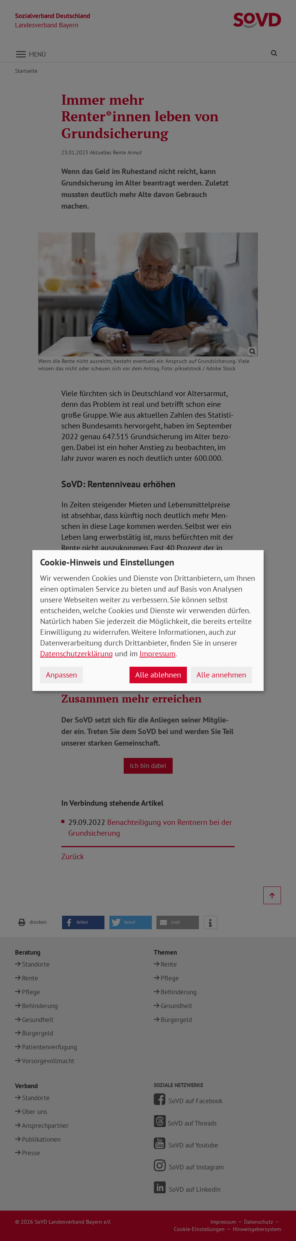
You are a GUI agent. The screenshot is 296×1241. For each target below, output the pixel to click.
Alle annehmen (221, 675)
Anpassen (61, 675)
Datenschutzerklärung (76, 654)
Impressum (157, 654)
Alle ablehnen (158, 675)
